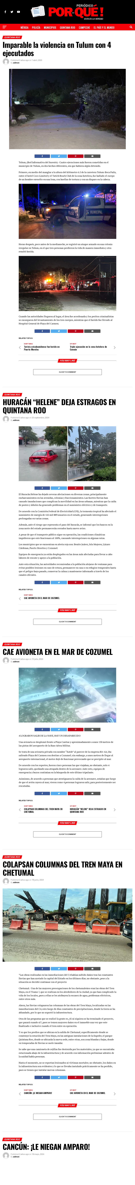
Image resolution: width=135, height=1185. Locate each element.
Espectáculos (53, 35)
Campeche (84, 27)
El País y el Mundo (104, 27)
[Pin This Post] (76, 156)
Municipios (50, 27)
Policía (36, 27)
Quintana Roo (67, 27)
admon (16, 63)
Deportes (70, 35)
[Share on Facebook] (42, 156)
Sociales (85, 35)
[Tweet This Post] (59, 156)
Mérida (24, 27)
